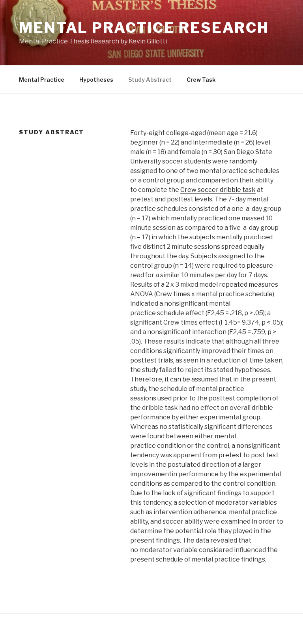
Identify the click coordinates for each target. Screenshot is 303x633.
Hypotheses (96, 79)
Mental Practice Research (144, 27)
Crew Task (201, 79)
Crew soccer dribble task (218, 189)
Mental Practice (41, 79)
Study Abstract (150, 79)
